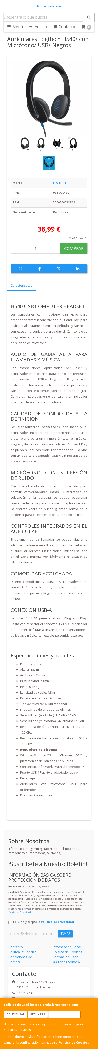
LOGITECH (60, 183)
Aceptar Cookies (64, 1014)
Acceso (40, 26)
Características (22, 285)
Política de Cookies (73, 1042)
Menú (17, 26)
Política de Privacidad (19, 912)
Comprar (73, 248)
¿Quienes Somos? (67, 962)
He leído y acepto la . (43, 922)
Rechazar (37, 1014)
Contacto (66, 26)
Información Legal (67, 947)
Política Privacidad (22, 952)
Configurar (15, 1014)
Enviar (65, 934)
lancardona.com (49, 6)
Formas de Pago (65, 957)
